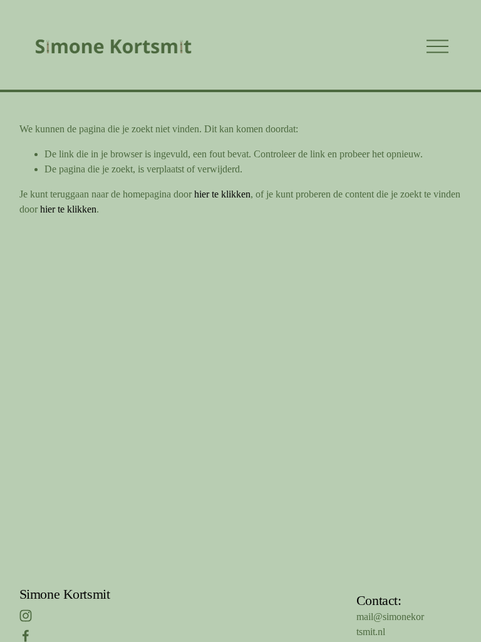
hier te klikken (222, 194)
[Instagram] (25, 615)
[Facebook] (25, 635)
